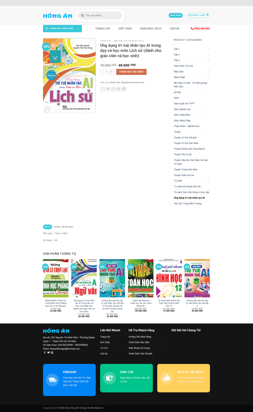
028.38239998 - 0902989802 (73, 345)
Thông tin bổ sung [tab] (63, 227)
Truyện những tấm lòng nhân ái (189, 148)
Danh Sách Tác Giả (183, 65)
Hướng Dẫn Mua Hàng (140, 336)
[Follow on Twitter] (48, 352)
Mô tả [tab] (48, 227)
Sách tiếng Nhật (182, 114)
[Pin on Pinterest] (118, 89)
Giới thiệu (125, 28)
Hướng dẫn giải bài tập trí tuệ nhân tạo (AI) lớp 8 (197, 303)
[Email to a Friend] (113, 89)
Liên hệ (174, 28)
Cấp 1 (177, 48)
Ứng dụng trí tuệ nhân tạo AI (129, 41)
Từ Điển (178, 180)
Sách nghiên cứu (182, 109)
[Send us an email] (52, 352)
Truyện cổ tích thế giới (185, 137)
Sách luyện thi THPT (184, 103)
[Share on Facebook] (102, 89)
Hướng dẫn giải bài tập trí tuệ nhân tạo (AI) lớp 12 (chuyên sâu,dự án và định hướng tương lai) (112, 306)
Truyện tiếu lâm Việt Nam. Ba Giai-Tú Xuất (191, 162)
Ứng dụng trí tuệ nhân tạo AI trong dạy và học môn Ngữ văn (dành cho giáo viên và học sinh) (84, 306)
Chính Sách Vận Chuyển (140, 353)
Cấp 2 (177, 54)
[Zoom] (47, 110)
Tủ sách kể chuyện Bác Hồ (187, 186)
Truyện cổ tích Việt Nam (186, 143)
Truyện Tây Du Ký (183, 154)
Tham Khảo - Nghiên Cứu (186, 126)
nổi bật (112, 82)
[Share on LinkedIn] (124, 89)
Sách (118, 82)
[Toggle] (209, 49)
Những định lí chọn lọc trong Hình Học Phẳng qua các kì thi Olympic (55, 303)
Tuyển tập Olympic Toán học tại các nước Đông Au (141, 303)
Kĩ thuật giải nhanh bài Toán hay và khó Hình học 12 (169, 303)
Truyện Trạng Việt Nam (185, 169)
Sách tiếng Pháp (182, 120)
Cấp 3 (177, 60)
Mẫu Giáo (178, 71)
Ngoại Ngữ (179, 77)
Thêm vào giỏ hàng (131, 71)
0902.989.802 (201, 28)
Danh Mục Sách (150, 28)
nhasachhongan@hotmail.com (65, 348)
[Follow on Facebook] (45, 352)
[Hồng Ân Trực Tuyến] (57, 15)
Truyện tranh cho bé (184, 175)
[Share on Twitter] (108, 89)
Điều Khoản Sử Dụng (139, 348)
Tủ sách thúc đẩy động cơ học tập (191, 192)
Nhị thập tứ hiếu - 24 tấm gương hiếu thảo (190, 84)
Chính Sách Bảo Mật (139, 342)
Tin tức (104, 348)
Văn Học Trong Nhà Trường (188, 203)
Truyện (177, 131)
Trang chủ (102, 28)
